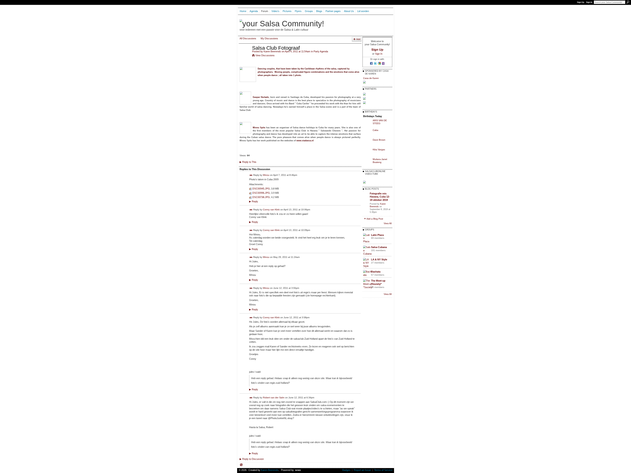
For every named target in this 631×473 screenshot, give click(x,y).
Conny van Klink (271, 209)
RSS (241, 464)
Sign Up (580, 2)
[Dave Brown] (367, 145)
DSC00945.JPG (261, 188)
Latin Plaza (377, 235)
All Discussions (248, 38)
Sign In (589, 2)
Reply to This (248, 162)
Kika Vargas (379, 149)
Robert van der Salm (273, 397)
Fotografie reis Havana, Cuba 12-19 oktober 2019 (380, 196)
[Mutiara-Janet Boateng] (367, 164)
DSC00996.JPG (261, 193)
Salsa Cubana (379, 247)
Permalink (251, 175)
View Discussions (265, 55)
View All (388, 223)
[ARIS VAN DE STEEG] (367, 125)
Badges (346, 470)
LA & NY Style (379, 259)
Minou (266, 175)
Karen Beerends (272, 51)
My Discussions (269, 38)
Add (358, 39)
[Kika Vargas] (367, 155)
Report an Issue (362, 470)
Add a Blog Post (374, 218)
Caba (375, 130)
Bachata (375, 271)
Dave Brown (379, 139)
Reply (253, 201)
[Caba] (367, 135)
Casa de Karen (371, 78)
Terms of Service (383, 470)
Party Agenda (321, 51)
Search (628, 2)
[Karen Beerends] (245, 54)
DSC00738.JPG (261, 197)
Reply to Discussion (252, 459)
